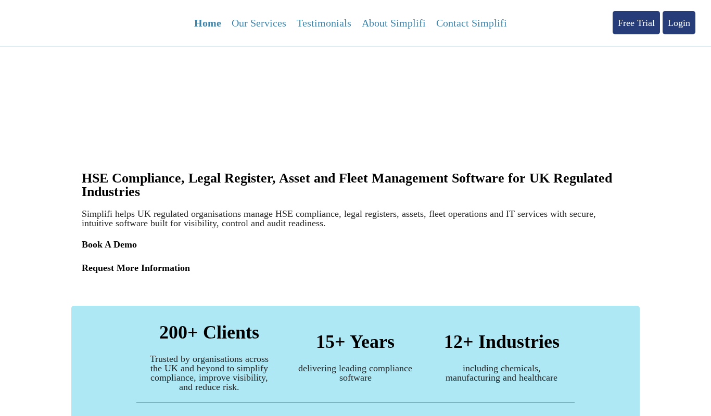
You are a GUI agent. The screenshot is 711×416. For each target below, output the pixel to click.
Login (679, 22)
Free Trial (636, 22)
